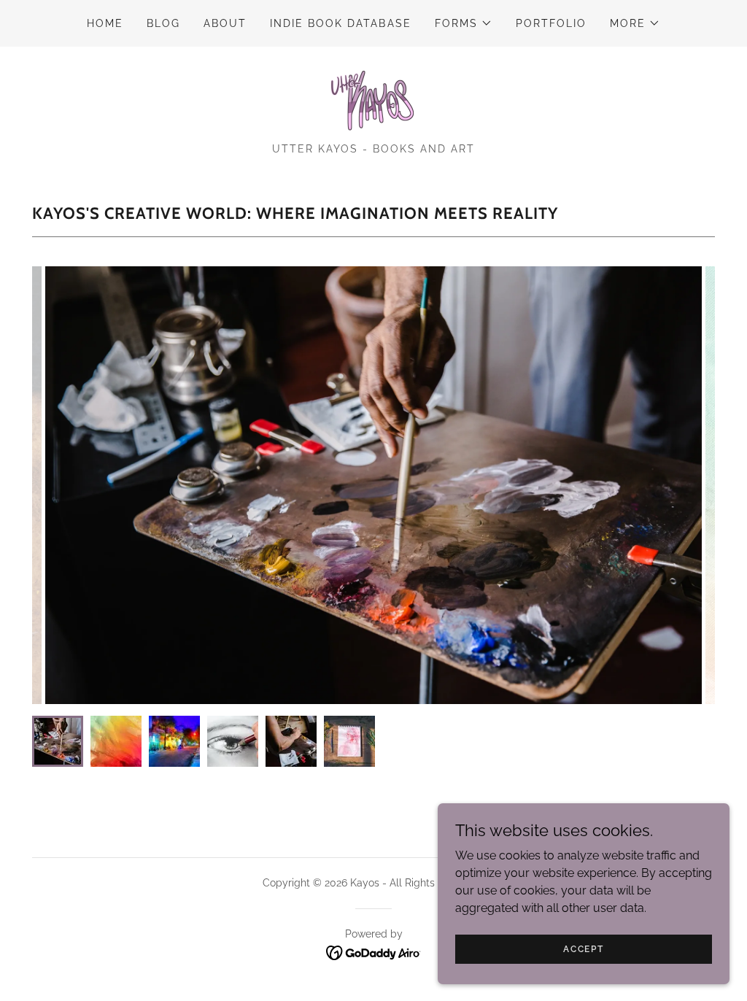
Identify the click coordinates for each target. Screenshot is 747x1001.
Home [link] (105, 23)
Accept (583, 948)
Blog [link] (163, 23)
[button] (463, 23)
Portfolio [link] (551, 23)
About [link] (225, 23)
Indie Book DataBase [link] (340, 23)
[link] (373, 100)
